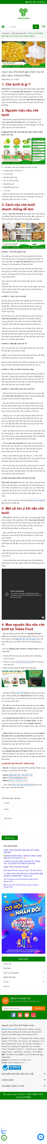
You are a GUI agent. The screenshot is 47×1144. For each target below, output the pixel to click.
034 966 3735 (25, 1060)
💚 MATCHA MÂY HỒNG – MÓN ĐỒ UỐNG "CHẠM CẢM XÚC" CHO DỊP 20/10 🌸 (22, 857)
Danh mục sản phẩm (11, 973)
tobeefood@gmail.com (16, 1062)
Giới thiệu (7, 968)
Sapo (29, 1097)
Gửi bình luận (10, 838)
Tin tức (6, 982)
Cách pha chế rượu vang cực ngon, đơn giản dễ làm (23, 870)
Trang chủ (7, 964)
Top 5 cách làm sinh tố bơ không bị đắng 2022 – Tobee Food (21, 880)
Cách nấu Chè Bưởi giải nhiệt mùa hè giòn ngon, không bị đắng (23, 73)
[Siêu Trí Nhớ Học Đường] (23, 923)
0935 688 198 (14, 1060)
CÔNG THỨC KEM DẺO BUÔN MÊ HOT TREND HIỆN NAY (21, 851)
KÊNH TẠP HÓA (10, 977)
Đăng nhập (31, 2)
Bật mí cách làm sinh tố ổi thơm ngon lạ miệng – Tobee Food (21, 886)
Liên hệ (6, 986)
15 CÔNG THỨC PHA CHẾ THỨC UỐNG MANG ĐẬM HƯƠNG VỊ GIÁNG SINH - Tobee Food (23, 874)
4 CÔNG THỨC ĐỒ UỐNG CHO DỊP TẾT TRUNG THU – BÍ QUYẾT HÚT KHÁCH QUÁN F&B (22, 862)
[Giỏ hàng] (43, 26)
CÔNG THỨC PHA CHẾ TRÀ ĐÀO (16, 867)
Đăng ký (42, 2)
